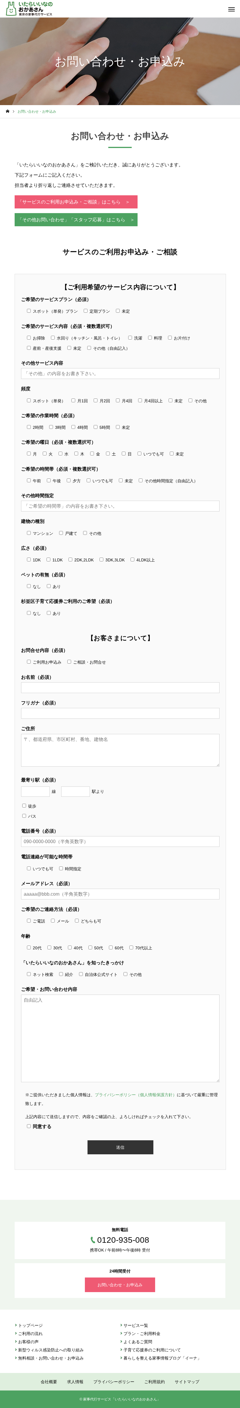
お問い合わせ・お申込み (120, 1284)
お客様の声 (28, 1341)
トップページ (30, 1325)
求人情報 (75, 1381)
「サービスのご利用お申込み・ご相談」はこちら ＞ (74, 201)
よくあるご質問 (138, 1341)
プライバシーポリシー (113, 1381)
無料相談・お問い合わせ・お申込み (51, 1358)
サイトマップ (187, 1381)
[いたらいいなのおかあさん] (29, 8)
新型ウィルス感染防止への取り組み (51, 1350)
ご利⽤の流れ (30, 1333)
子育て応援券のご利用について (152, 1350)
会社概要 (49, 1381)
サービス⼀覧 (136, 1325)
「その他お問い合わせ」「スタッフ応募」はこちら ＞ (76, 219)
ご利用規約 (154, 1381)
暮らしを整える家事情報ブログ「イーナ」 (162, 1358)
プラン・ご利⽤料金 (142, 1333)
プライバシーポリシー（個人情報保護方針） (136, 1094)
